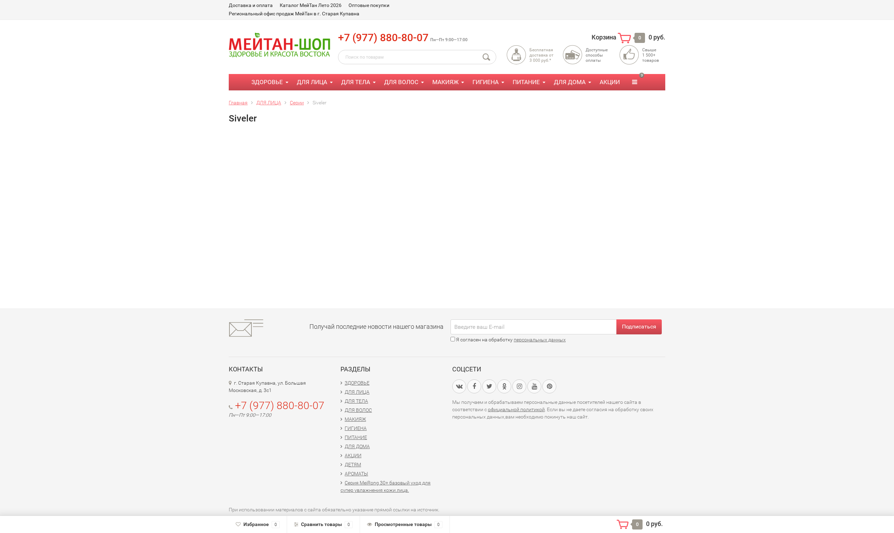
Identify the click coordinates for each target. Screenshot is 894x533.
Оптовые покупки (369, 5)
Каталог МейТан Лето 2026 (311, 5)
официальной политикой (516, 409)
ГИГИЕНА (485, 82)
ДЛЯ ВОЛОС (401, 82)
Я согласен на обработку (510, 339)
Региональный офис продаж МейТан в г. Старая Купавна (294, 13)
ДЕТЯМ (353, 464)
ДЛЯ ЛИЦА (312, 82)
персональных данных (540, 339)
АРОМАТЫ (356, 473)
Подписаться (639, 326)
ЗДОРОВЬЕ (267, 82)
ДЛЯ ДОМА (570, 82)
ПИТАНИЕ (526, 82)
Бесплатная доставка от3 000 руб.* (541, 55)
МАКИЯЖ (445, 82)
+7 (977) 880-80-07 (383, 37)
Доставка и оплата (251, 5)
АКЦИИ (610, 82)
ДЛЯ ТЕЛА (355, 82)
